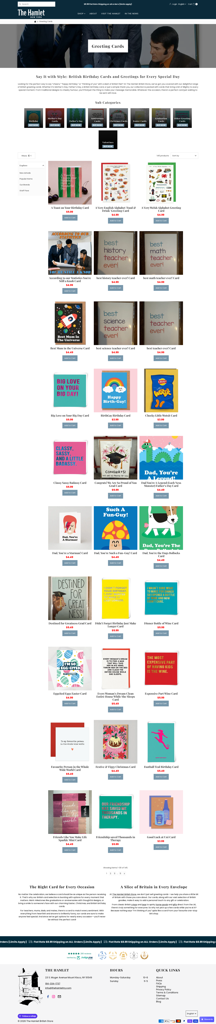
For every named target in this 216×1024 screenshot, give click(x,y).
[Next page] (124, 873)
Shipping (161, 986)
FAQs (159, 983)
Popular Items (26, 178)
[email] (59, 997)
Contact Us (162, 998)
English (181, 4)
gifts (175, 904)
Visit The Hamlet (110, 13)
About (93, 13)
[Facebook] (48, 997)
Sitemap (161, 995)
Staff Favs (24, 190)
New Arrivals (25, 173)
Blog (158, 1001)
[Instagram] (53, 997)
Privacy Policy (163, 989)
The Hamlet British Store (124, 894)
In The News (131, 13)
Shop (81, 13)
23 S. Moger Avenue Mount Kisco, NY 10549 (68, 977)
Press (159, 980)
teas (144, 904)
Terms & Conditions (167, 992)
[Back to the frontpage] (35, 22)
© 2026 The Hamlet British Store (35, 1021)
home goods (162, 904)
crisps (134, 904)
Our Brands (25, 184)
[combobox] (36, 4)
